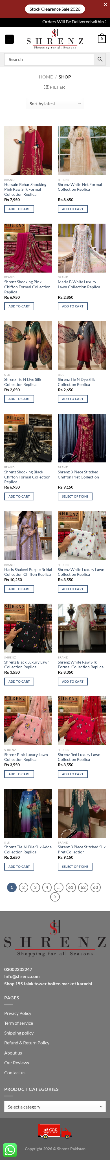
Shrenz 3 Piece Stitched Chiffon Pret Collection (78, 474)
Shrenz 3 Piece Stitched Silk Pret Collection (81, 849)
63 (95, 887)
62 (83, 887)
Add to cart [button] (19, 209)
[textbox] (53, 1106)
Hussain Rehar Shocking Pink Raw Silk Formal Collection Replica (25, 189)
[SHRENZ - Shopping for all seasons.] (55, 39)
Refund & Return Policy (26, 1042)
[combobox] (55, 1106)
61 (70, 887)
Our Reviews (16, 1062)
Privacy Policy (17, 1013)
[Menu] (9, 39)
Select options (75, 496)
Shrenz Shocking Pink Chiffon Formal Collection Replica (27, 287)
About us (13, 1052)
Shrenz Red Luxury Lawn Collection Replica (79, 757)
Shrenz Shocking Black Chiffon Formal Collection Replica (27, 477)
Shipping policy (19, 1032)
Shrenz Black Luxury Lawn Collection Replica (27, 664)
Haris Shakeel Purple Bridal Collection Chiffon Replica (28, 572)
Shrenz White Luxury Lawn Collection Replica (81, 572)
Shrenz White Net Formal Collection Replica (80, 187)
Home (46, 76)
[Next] (55, 897)
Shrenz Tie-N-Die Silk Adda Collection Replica (28, 849)
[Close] (105, 4)
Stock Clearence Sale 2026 (55, 9)
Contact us (14, 1072)
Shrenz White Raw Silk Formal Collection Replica (81, 664)
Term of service (18, 1023)
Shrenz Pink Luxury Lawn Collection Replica (26, 757)
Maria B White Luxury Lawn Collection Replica (79, 284)
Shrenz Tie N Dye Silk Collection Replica (22, 382)
